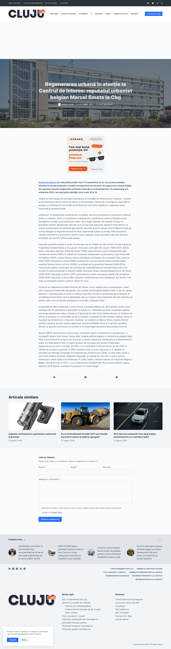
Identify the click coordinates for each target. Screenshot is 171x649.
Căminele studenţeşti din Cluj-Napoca (145, 572)
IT (91, 14)
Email (74, 467)
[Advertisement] (85, 40)
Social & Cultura (68, 14)
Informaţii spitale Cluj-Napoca (149, 579)
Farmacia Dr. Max (123, 616)
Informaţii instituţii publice (117, 576)
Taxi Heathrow (122, 609)
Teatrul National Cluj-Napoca (129, 599)
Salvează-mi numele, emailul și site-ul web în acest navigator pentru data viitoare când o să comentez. (82, 508)
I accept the (52, 512)
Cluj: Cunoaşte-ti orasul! (114, 572)
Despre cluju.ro (121, 14)
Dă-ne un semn (51, 3)
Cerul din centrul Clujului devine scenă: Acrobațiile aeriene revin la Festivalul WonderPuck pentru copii (109, 552)
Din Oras (98, 14)
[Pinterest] (21, 569)
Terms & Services (141, 644)
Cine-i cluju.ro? (15, 3)
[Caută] (161, 3)
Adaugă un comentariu (49, 479)
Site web (107, 467)
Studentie (83, 14)
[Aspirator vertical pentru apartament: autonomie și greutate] (33, 416)
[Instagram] (153, 3)
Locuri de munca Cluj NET (127, 602)
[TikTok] (157, 3)
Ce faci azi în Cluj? (154, 14)
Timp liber (54, 14)
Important (108, 104)
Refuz (24, 640)
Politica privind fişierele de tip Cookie (83, 609)
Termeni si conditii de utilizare (149, 569)
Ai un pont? (64, 3)
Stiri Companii (122, 612)
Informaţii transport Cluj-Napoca (147, 576)
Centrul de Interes (47, 182)
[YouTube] (24, 569)
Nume (42, 467)
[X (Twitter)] (85, 377)
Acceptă (12, 640)
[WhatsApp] (116, 377)
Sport (108, 14)
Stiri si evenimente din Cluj (122, 569)
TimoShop (120, 606)
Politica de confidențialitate (78, 606)
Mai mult (134, 14)
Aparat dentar (121, 619)
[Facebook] (148, 3)
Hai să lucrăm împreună (33, 3)
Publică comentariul (50, 519)
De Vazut (99, 104)
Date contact (71, 612)
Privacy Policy (56, 512)
